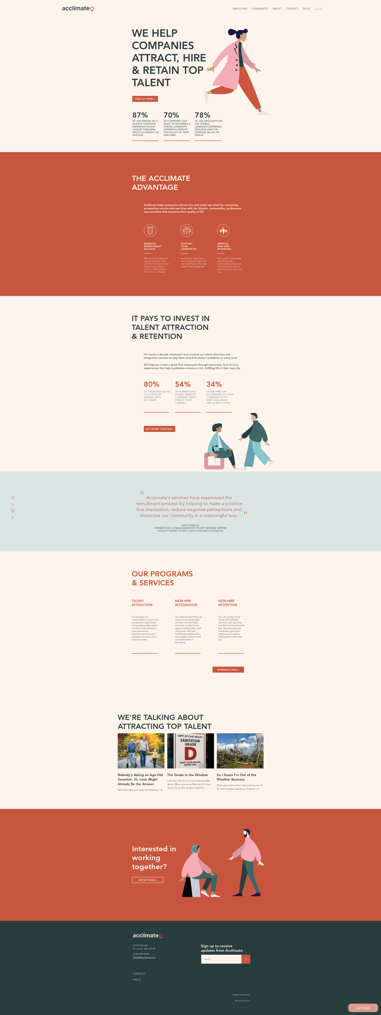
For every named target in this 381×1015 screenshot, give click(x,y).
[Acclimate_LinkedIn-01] (12, 504)
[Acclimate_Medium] (12, 511)
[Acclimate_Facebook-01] (12, 517)
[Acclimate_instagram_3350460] (12, 497)
